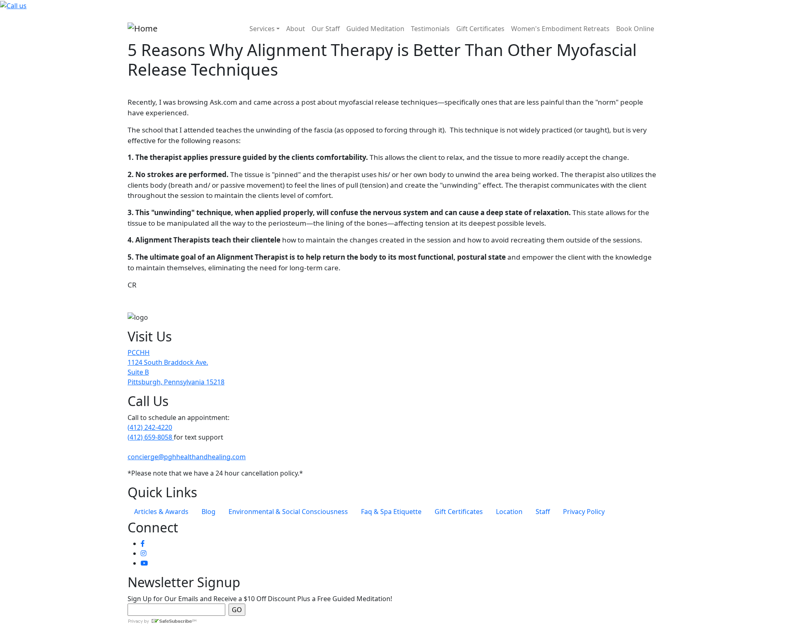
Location (509, 511)
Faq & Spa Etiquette (391, 511)
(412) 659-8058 (151, 437)
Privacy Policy (584, 511)
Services (262, 28)
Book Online (635, 28)
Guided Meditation (375, 28)
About (295, 28)
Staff (543, 511)
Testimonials (430, 28)
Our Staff (326, 28)
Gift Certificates (480, 28)
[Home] (142, 28)
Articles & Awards (161, 511)
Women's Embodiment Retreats (560, 28)
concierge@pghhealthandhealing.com (187, 456)
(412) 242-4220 (150, 427)
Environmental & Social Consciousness (288, 511)
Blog (208, 511)
